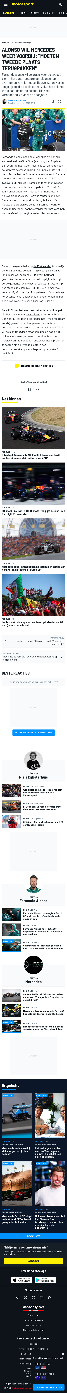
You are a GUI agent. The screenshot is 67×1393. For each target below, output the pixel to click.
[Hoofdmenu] (5, 4)
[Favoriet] (53, 101)
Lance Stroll (33, 314)
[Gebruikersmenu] (61, 4)
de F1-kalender (42, 266)
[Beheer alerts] (37, 389)
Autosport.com (33, 1325)
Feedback (33, 1343)
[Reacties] (60, 101)
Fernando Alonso (12, 156)
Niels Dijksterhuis (17, 100)
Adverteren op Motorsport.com (33, 1348)
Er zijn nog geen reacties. (34, 681)
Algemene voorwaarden (17, 1383)
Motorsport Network (23, 1388)
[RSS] (50, 1297)
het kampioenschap (34, 323)
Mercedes (35, 318)
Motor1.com (33, 1315)
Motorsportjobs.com (33, 1320)
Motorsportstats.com (33, 1330)
